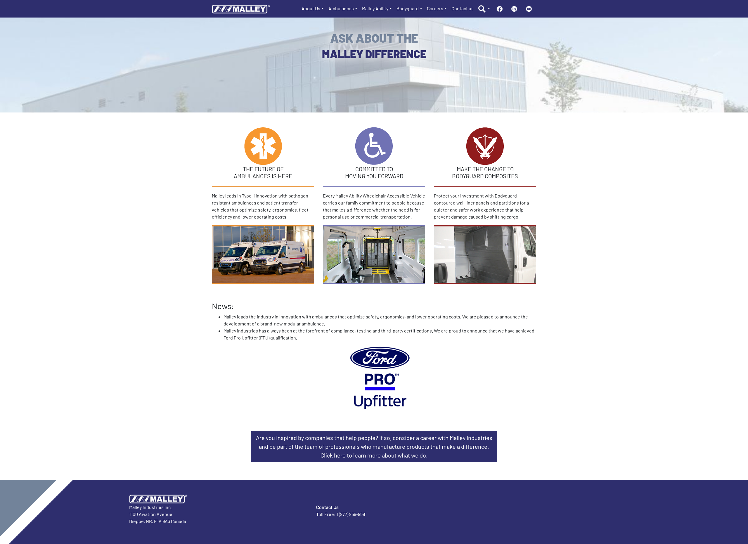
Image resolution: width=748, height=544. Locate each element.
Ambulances (341, 8)
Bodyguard (407, 8)
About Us (311, 8)
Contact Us (327, 507)
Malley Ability (375, 8)
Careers (435, 8)
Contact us (462, 8)
